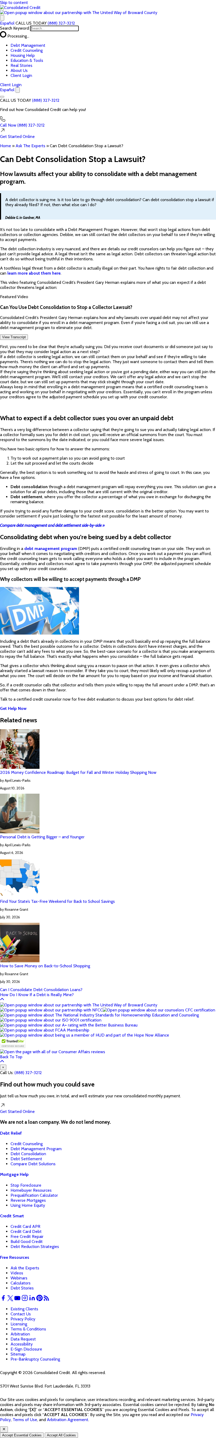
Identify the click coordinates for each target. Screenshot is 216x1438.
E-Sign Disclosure (26, 1349)
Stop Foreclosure (26, 1185)
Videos (17, 1272)
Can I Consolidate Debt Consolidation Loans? (41, 989)
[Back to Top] (2, 999)
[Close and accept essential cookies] (4, 1429)
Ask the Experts (25, 1267)
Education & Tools (27, 60)
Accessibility (22, 1344)
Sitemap (18, 1354)
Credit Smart (12, 1215)
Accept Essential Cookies (22, 1435)
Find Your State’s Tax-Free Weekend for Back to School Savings (57, 901)
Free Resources (14, 1257)
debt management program (50, 548)
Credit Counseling (27, 50)
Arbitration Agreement (67, 1419)
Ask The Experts (30, 145)
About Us (19, 70)
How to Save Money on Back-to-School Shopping (45, 965)
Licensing (19, 1323)
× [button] (3, 1067)
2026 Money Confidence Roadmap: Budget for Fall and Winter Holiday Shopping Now (78, 772)
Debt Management (28, 45)
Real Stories (21, 65)
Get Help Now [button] (13, 708)
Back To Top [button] (11, 1056)
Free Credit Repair (27, 1236)
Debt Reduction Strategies (35, 1246)
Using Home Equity (28, 1205)
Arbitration (20, 1334)
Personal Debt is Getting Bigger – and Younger (42, 836)
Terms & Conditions (28, 1328)
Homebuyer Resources (31, 1190)
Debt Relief (11, 1133)
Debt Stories (22, 1288)
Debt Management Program (36, 1148)
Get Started (17, 136)
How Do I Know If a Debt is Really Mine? (37, 994)
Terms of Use (25, 1419)
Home (5, 145)
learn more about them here (34, 273)
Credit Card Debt (26, 1231)
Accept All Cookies (61, 1435)
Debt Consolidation (28, 1153)
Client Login (21, 75)
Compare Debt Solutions (33, 1163)
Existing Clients (24, 1308)
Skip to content (14, 2)
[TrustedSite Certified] (13, 1043)
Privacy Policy (23, 1318)
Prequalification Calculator (34, 1195)
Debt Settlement (26, 1158)
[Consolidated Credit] (20, 7)
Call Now (22, 125)
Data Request (23, 1339)
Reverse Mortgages (28, 1200)
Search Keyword (14, 28)
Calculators (21, 1283)
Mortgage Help (14, 1174)
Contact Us (21, 1313)
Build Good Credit (27, 1241)
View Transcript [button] (14, 337)
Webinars (19, 1277)
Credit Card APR (25, 1226)
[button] (78, 12)
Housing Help (23, 55)
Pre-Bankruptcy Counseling (35, 1359)
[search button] (2, 18)
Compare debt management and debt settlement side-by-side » (52, 525)
